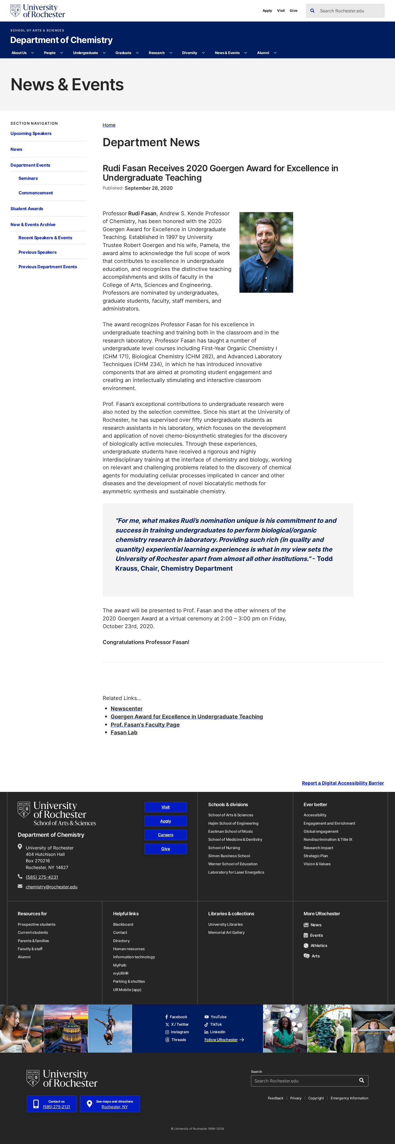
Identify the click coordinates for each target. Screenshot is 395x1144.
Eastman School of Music (230, 831)
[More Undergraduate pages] (104, 53)
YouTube (218, 1017)
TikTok (216, 1024)
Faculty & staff (30, 949)
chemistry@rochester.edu (51, 887)
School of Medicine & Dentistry (235, 839)
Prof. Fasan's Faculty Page (145, 724)
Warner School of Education (233, 864)
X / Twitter (180, 1024)
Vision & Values (317, 864)
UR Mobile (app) (127, 989)
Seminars (28, 178)
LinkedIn (217, 1032)
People (49, 52)
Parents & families (33, 940)
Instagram (180, 1032)
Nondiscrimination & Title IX (328, 839)
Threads (178, 1039)
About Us (19, 52)
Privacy (295, 1098)
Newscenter (127, 708)
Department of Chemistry (61, 40)
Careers (165, 835)
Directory (121, 940)
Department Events (30, 165)
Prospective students (36, 924)
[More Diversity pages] (203, 53)
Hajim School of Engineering (233, 823)
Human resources (129, 949)
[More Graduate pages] (137, 53)
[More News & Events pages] (245, 53)
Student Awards (26, 209)
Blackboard (123, 924)
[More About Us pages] (32, 53)
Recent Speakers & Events (45, 238)
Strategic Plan (316, 856)
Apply (267, 10)
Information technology (134, 957)
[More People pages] (61, 53)
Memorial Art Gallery (226, 932)
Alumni (263, 52)
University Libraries (225, 924)
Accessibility (315, 815)
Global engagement (321, 831)
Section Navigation (34, 123)
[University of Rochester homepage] (37, 10)
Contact (120, 932)
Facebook (178, 1017)
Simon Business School (229, 856)
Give (293, 10)
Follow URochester (221, 1039)
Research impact (318, 847)
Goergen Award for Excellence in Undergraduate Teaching (187, 716)
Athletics (319, 945)
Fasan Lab (124, 732)
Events (316, 935)
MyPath (120, 965)
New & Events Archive (33, 224)
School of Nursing (224, 847)
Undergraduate (85, 52)
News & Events (227, 52)
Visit (281, 10)
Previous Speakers (38, 252)
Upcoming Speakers (31, 133)
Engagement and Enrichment (329, 823)
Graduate (123, 52)
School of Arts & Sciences (37, 30)
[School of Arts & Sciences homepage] (57, 813)
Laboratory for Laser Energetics (236, 872)
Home (109, 124)
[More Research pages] (170, 53)
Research (157, 52)
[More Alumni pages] (275, 53)
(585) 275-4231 (42, 877)
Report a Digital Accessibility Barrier (343, 783)
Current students (33, 932)
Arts (315, 956)
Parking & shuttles (129, 981)
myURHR (120, 973)
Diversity (189, 52)
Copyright (316, 1098)
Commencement (36, 193)
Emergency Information (349, 1098)
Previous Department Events (48, 267)
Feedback (275, 1098)
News (16, 149)
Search (256, 1071)
